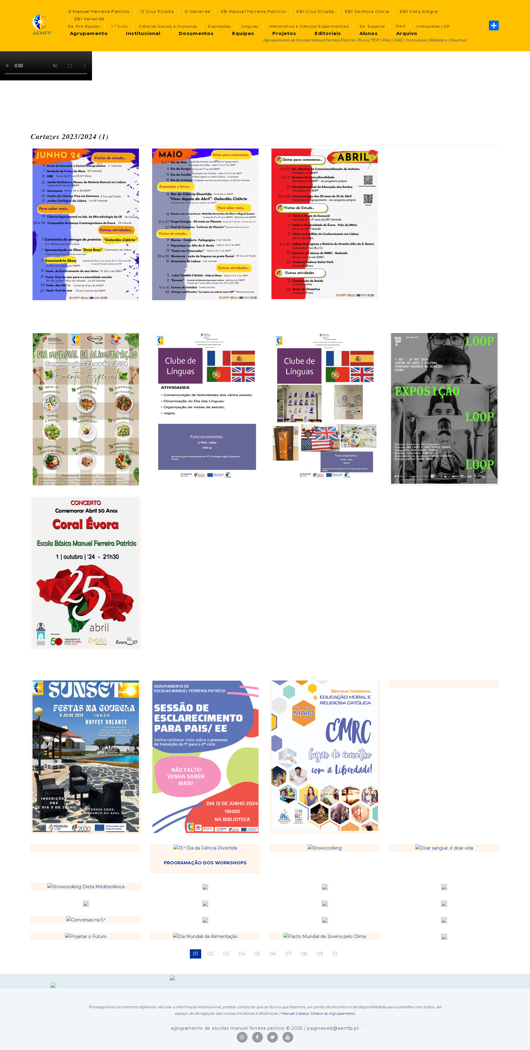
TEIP (375, 40)
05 (257, 954)
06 (273, 954)
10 (334, 954)
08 (304, 954)
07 (288, 954)
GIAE (397, 40)
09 (320, 954)
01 (195, 954)
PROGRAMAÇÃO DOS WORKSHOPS (205, 863)
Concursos (415, 40)
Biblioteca (437, 40)
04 (242, 954)
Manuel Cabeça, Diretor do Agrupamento (318, 1013)
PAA (386, 40)
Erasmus (458, 40)
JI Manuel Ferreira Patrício (99, 11)
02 (210, 954)
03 (226, 954)
